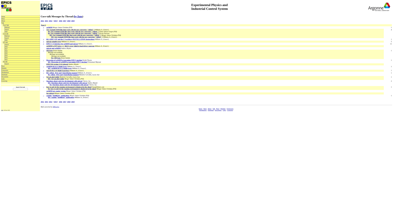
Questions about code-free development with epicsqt (64, 81)
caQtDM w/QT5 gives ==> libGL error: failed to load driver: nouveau (70, 46)
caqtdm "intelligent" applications (57, 95)
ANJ (2, 110)
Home (3, 16)
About (3, 21)
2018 (6, 46)
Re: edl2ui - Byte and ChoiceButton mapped (63, 75)
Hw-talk (5, 62)
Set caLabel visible (52, 77)
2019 (73, 21)
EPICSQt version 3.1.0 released (57, 64)
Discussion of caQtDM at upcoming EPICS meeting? (64, 60)
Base (3, 66)
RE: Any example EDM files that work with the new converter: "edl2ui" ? (75, 35)
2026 (6, 31)
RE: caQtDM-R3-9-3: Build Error (60, 68)
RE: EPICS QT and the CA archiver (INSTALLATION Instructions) (70, 39)
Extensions (5, 70)
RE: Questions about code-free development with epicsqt (67, 83)
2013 (6, 57)
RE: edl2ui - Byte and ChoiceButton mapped (61, 73)
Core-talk (5, 34)
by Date (78, 16)
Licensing (4, 81)
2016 (6, 51)
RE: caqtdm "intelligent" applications (61, 97)
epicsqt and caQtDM (53, 48)
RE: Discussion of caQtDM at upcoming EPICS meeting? (68, 62)
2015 (6, 53)
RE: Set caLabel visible (56, 79)
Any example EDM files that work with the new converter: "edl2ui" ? (70, 30)
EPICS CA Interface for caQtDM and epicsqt (62, 44)
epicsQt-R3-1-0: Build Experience (58, 71)
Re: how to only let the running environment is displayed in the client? (72, 89)
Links (3, 79)
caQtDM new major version (56, 91)
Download (4, 74)
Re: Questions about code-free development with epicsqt (69, 85)
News (3, 19)
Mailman (7, 27)
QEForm (49, 50)
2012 (6, 59)
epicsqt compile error (53, 41)
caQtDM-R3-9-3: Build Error (56, 66)
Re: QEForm (55, 58)
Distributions (5, 72)
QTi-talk (5, 42)
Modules (4, 68)
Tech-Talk (6, 25)
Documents (5, 77)
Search (7, 29)
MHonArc (56, 107)
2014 (6, 55)
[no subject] (50, 93)
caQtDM (49, 27)
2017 (6, 49)
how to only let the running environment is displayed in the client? (69, 87)
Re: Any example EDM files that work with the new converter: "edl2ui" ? (73, 31)
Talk (3, 23)
